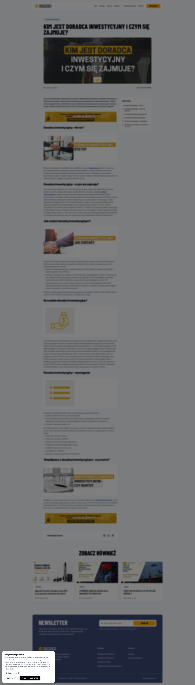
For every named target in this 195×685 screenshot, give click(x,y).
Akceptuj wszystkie (30, 678)
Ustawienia (11, 678)
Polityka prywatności (12, 673)
